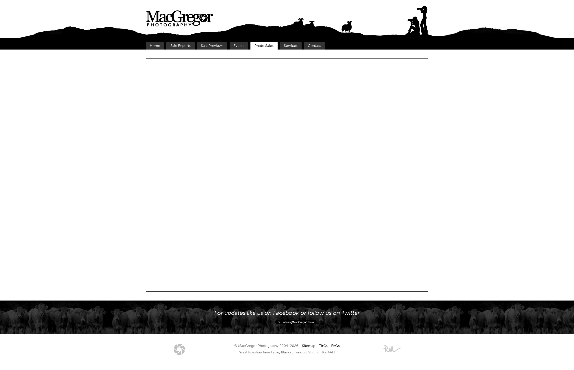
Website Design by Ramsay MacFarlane (394, 349)
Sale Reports (180, 45)
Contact (314, 45)
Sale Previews (212, 45)
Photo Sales (264, 45)
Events (239, 45)
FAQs (335, 346)
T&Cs (323, 346)
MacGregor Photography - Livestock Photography (179, 349)
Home (155, 45)
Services (291, 45)
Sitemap (308, 346)
